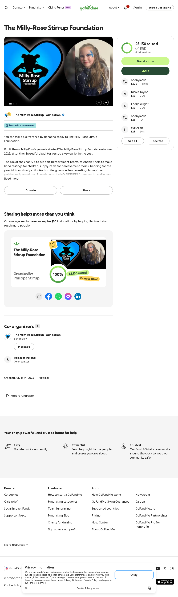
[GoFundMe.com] (89, 8)
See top (158, 141)
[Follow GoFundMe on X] (164, 568)
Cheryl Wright (140, 104)
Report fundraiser (22, 395)
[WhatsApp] (58, 296)
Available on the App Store (165, 582)
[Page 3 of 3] (16, 103)
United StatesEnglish (22, 568)
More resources (14, 544)
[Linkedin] (77, 296)
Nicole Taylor (139, 92)
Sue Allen (137, 127)
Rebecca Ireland (25, 357)
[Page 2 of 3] (13, 103)
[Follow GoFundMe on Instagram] (171, 568)
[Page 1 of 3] (10, 103)
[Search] (6, 7)
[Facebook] (48, 296)
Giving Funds (59, 7)
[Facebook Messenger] (68, 296)
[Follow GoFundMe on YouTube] (157, 568)
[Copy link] (38, 296)
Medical (43, 377)
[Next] (106, 102)
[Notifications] (125, 7)
